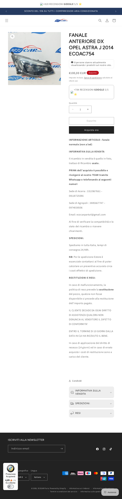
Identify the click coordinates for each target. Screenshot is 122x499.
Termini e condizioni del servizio (63, 491)
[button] (6, 20)
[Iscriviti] (61, 448)
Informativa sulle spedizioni (92, 491)
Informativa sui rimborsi (79, 488)
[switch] (10, 486)
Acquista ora (91, 129)
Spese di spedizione (93, 77)
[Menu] (16, 465)
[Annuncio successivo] (115, 11)
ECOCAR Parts (43, 488)
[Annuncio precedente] (6, 11)
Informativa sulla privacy (103, 488)
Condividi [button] (77, 380)
